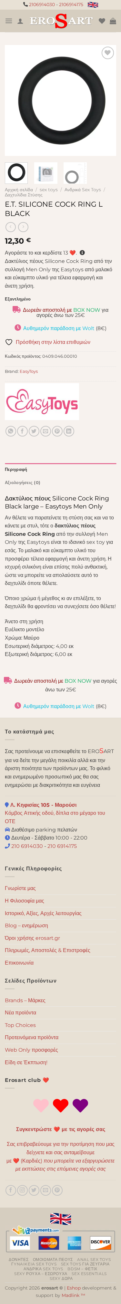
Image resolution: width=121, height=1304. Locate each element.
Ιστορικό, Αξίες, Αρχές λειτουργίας (43, 913)
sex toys (49, 189)
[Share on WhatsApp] (10, 431)
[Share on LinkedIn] (69, 431)
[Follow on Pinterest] (57, 1190)
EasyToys (29, 371)
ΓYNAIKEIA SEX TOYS (33, 1264)
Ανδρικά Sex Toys (83, 189)
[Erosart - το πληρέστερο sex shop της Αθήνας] (61, 21)
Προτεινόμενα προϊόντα (31, 1037)
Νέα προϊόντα (20, 1013)
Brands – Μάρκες (25, 1000)
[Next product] (10, 227)
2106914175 (71, 4)
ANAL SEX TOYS (94, 1259)
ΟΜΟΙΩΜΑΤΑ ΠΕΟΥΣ (53, 1259)
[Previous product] (23, 227)
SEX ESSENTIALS (89, 1273)
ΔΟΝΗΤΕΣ (18, 1259)
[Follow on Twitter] (34, 1190)
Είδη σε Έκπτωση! (26, 1062)
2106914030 (42, 4)
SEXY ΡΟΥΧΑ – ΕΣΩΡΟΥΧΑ (40, 1273)
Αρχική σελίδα (19, 189)
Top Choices (20, 1025)
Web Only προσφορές (31, 1050)
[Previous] (15, 100)
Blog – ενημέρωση (26, 925)
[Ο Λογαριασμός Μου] (20, 21)
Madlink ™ (73, 1295)
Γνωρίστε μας (20, 888)
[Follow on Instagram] (22, 1190)
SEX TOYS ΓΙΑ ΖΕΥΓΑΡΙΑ (85, 1264)
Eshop (74, 1288)
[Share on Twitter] (34, 431)
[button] (9, 21)
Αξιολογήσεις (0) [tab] (22, 482)
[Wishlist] (102, 21)
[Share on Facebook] (22, 431)
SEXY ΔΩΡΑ (61, 1278)
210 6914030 (26, 846)
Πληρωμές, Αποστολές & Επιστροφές (47, 950)
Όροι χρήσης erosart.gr (32, 938)
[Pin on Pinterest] (57, 431)
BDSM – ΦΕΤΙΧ (82, 1268)
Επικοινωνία (19, 963)
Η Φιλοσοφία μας (24, 901)
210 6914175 (62, 846)
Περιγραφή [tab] (16, 469)
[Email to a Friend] (45, 431)
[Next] (106, 100)
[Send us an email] (45, 1190)
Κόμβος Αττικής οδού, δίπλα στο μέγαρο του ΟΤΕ (55, 813)
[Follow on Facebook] (10, 1190)
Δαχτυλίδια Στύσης (24, 194)
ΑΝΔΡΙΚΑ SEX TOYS (43, 1268)
